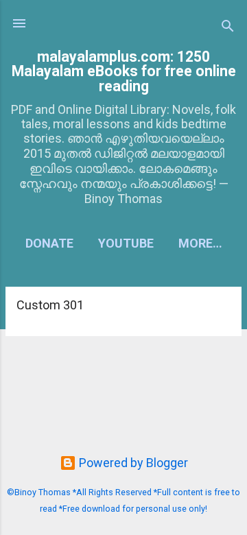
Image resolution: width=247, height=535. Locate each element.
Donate (49, 243)
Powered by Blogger (132, 462)
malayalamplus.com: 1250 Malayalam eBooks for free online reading (124, 71)
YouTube (126, 243)
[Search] (228, 28)
